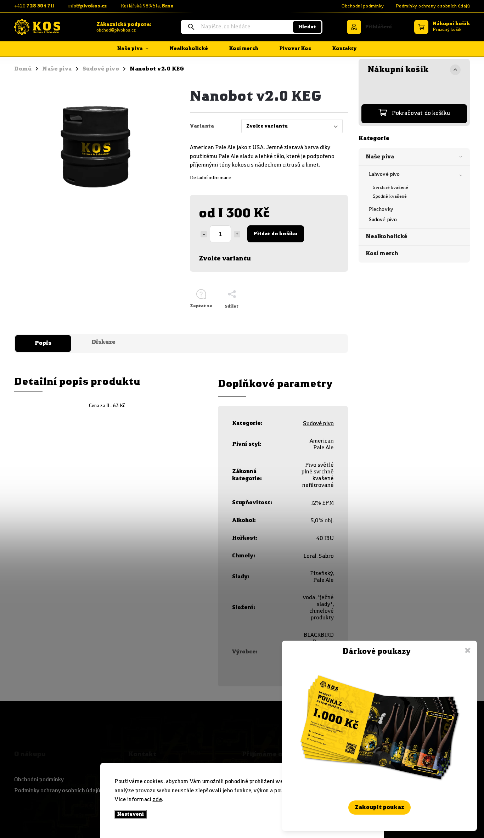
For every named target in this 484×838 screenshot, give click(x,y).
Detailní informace (210, 177)
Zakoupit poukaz (379, 807)
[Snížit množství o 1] (204, 234)
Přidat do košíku (275, 233)
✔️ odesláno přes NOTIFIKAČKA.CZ (379, 822)
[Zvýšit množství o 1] (237, 234)
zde (157, 799)
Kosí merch (382, 254)
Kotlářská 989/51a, (147, 6)
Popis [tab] (43, 343)
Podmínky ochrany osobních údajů (433, 6)
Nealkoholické (386, 237)
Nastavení (130, 814)
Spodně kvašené (390, 196)
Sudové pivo (383, 219)
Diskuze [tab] (103, 342)
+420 (34, 6)
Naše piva (380, 157)
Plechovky (381, 209)
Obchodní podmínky (363, 6)
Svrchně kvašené (391, 187)
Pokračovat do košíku (421, 113)
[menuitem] (138, 48)
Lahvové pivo (384, 174)
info (87, 6)
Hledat (307, 26)
